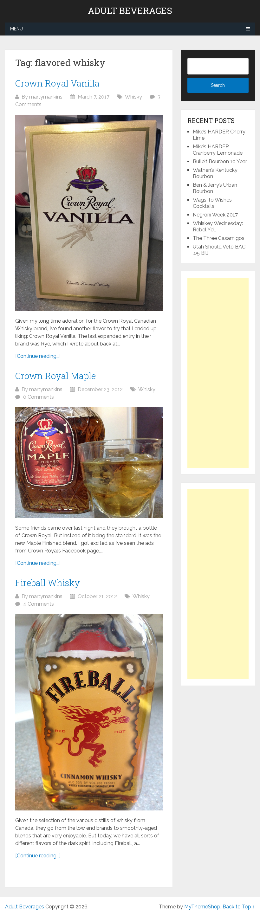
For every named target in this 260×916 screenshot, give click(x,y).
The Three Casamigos (218, 238)
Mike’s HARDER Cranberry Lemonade (218, 150)
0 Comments (38, 397)
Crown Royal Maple (55, 376)
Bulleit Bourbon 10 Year (220, 161)
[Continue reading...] (38, 356)
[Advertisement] (217, 373)
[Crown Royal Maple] (89, 462)
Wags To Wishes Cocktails (212, 203)
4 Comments (38, 604)
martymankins (45, 97)
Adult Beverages (130, 10)
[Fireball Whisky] (89, 712)
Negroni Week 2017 (215, 215)
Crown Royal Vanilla (57, 83)
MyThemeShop (202, 907)
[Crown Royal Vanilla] (89, 213)
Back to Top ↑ (239, 907)
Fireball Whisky (47, 583)
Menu (16, 28)
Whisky (133, 97)
